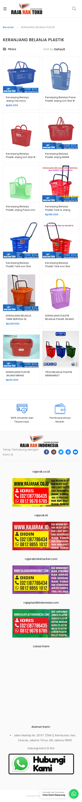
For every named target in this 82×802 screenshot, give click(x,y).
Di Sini (50, 748)
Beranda (8, 27)
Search (74, 9)
